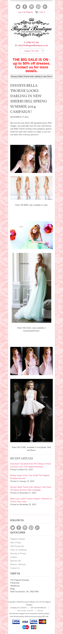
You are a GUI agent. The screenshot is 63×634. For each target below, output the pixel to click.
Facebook (24, 6)
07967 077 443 (32, 42)
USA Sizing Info (17, 546)
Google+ (45, 6)
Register (29, 12)
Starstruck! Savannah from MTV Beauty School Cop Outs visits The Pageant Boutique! (30, 465)
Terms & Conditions (18, 550)
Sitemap (40, 610)
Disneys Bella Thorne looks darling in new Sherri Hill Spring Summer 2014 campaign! (30, 488)
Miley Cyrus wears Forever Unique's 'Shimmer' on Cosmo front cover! (31, 500)
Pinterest (38, 6)
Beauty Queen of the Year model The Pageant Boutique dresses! (29, 476)
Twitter (18, 6)
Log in (20, 12)
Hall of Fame (15, 542)
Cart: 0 (42, 12)
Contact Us (15, 568)
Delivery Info (15, 561)
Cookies (13, 557)
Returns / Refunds (18, 564)
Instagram (31, 6)
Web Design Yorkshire (25, 610)
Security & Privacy (18, 553)
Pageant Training (17, 539)
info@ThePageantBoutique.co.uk (33, 45)
